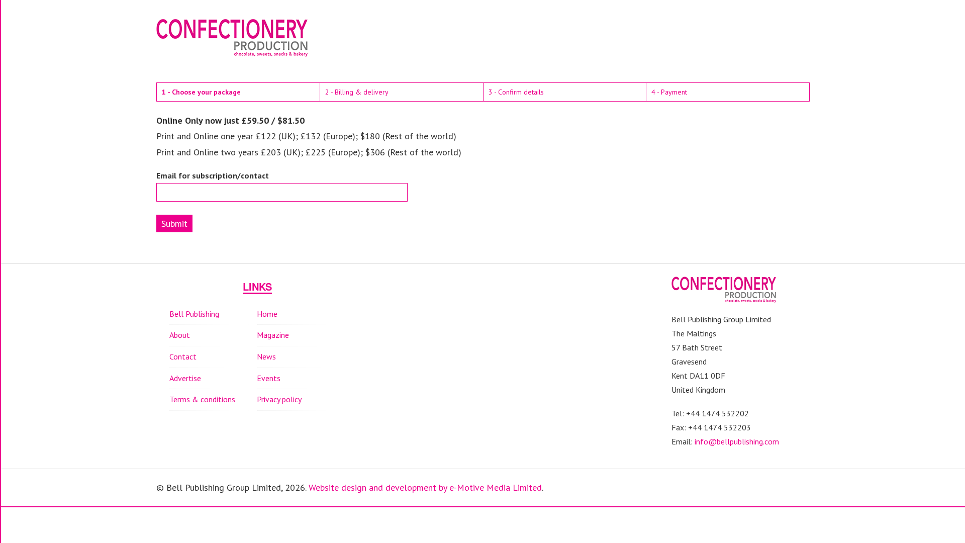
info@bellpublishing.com (737, 441)
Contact (183, 356)
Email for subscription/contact (212, 175)
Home (267, 314)
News (266, 356)
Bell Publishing (194, 314)
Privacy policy (279, 399)
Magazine (273, 335)
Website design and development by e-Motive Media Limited (425, 487)
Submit (174, 223)
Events (268, 378)
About (179, 335)
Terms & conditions (202, 399)
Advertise (185, 378)
